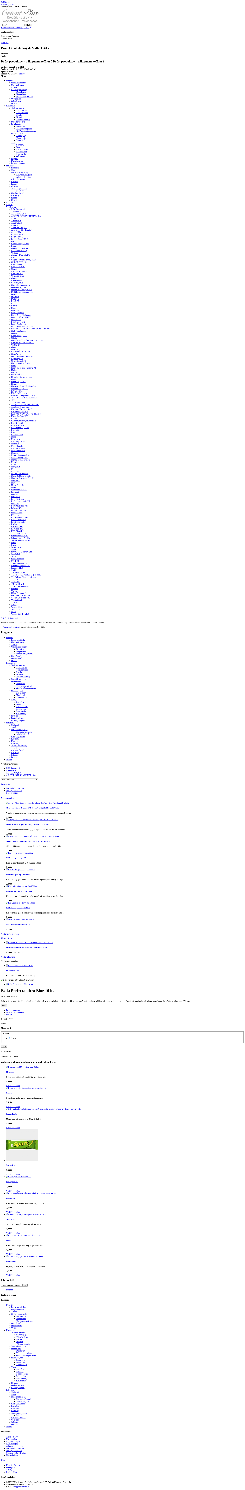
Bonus (13, 246)
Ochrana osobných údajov (16, 1453)
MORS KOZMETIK (19, 474)
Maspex (14, 453)
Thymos (14, 579)
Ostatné (14, 103)
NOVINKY (11, 202)
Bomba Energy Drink (20, 244)
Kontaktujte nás (7, 4)
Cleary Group (16, 264)
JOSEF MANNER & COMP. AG (25, 405)
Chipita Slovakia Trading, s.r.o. (23, 260)
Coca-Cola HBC (18, 267)
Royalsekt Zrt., (17, 529)
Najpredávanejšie (13, 1441)
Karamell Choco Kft (19, 411)
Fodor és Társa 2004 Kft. (21, 317)
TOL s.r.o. (15, 582)
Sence (13, 545)
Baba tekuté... (11, 1198)
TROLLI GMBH (18, 584)
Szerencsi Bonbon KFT (20, 565)
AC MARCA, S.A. (19, 214)
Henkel (14, 384)
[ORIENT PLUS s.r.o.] (20, 22)
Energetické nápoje (24, 175)
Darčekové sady (17, 161)
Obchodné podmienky (15, 788)
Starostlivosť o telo (18, 122)
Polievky (19, 191)
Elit (12, 303)
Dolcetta (14, 294)
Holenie (19, 117)
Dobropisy (10, 1467)
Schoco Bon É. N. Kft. (20, 538)
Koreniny (15, 182)
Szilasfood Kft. (17, 568)
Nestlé (13, 483)
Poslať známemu (13, 1010)
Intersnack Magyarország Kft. (23, 395)
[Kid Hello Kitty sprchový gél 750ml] (21, 886)
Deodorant (20, 126)
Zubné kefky (21, 140)
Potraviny (10, 165)
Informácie (5, 784)
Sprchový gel (21, 110)
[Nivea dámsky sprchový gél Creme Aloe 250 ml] (26, 1214)
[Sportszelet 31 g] (22, 1160)
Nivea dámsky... (11, 1219)
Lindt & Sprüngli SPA (20, 428)
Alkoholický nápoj (23, 177)
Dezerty (14, 200)
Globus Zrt (15, 345)
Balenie (6, 1033)
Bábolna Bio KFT (18, 234)
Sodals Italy (16, 554)
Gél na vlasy (21, 156)
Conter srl (15, 278)
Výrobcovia (11, 207)
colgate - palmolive (19, 271)
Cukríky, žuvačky (18, 193)
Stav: (3, 997)
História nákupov (13, 1465)
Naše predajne (12, 793)
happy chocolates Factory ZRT (23, 368)
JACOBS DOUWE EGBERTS (24, 398)
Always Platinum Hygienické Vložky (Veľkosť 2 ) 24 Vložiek (27, 824)
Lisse (13, 432)
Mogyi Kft (15, 467)
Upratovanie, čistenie (24, 96)
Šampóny (20, 145)
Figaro (13, 308)
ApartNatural (16, 223)
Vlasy (13, 142)
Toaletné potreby (18, 108)
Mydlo (19, 115)
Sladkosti (15, 168)
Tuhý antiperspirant (24, 129)
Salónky (14, 198)
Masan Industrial (18, 451)
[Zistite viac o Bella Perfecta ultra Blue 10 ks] (19, 965)
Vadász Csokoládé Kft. (20, 598)
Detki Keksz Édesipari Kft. (22, 292)
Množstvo (5, 1028)
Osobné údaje (11, 1472)
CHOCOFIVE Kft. (19, 262)
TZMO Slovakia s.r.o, (20, 586)
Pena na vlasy (21, 154)
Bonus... (9, 1093)
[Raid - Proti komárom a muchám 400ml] (23, 1235)
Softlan (14, 556)
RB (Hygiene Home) (19, 517)
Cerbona (14, 253)
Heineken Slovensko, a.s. (21, 377)
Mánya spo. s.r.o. (18, 441)
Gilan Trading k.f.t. (19, 336)
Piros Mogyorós (17, 499)
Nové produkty (7, 798)
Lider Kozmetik (17, 425)
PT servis (15, 515)
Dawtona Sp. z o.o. (19, 287)
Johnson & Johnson (19, 402)
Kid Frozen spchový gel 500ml (17, 858)
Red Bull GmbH (18, 522)
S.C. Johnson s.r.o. (18, 533)
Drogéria (9, 80)
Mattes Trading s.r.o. (19, 457)
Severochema (16, 547)
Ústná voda (21, 138)
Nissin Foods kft (17, 485)
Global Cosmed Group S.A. (22, 342)
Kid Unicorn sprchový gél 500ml (18, 908)
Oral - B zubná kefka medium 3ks (18, 925)
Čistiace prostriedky (19, 90)
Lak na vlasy (21, 152)
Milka (13, 464)
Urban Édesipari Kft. (19, 593)
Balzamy (19, 147)
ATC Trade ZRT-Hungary (21, 230)
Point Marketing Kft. (19, 506)
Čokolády (15, 195)
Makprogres (16, 439)
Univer (14, 591)
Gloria (13, 347)
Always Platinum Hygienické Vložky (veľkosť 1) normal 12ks (28, 841)
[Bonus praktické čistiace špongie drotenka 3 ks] (26, 1088)
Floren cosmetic (17, 313)
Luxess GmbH (17, 434)
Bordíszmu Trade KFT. (20, 248)
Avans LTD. (16, 232)
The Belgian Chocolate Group (23, 577)
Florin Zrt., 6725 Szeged (21, 315)
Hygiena (14, 159)
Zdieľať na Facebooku (15, 1012)
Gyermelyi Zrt (17, 359)
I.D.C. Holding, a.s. (19, 393)
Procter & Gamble (18, 510)
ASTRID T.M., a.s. (19, 227)
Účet (3, 1460)
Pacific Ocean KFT (19, 490)
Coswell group (17, 283)
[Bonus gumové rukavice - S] (18, 1177)
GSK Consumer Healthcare (22, 356)
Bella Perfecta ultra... (13, 970)
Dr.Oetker (15, 296)
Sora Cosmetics (17, 559)
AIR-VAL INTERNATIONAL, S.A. (26, 216)
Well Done (15, 609)
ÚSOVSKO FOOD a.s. (21, 595)
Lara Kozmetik (17, 423)
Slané (13, 170)
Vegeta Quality (17, 600)
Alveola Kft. (16, 221)
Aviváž (14, 87)
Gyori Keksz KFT (18, 361)
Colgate (14, 269)
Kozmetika (10, 106)
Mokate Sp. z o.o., (18, 469)
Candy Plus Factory (19, 250)
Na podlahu (21, 94)
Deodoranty (16, 124)
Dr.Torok (15, 299)
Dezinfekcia (21, 92)
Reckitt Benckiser (18, 520)
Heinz (13, 379)
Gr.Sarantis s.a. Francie (20, 352)
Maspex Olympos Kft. (20, 455)
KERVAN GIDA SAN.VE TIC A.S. (26, 414)
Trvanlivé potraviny (19, 188)
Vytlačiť (9, 1015)
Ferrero (14, 306)
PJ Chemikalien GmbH (20, 501)
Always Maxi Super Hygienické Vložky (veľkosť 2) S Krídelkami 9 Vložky (32, 808)
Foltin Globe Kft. (18, 322)
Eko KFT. (15, 301)
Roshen (14, 524)
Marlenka (15, 444)
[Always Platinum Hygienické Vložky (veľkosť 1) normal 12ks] (32, 836)
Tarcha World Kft (18, 572)
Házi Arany (16, 372)
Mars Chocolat (17, 446)
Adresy (9, 1470)
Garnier (14, 333)
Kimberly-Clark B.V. (19, 416)
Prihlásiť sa (5, 2)
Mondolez (15, 471)
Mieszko (14, 462)
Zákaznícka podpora (14, 1446)
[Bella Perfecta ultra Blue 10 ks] (19, 984)
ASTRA (14, 225)
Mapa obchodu (12, 1455)
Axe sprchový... (11, 1261)
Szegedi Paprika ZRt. (19, 563)
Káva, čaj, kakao (18, 179)
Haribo (14, 370)
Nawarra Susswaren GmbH (22, 478)
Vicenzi (14, 602)
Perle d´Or (15, 497)
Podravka (15, 503)
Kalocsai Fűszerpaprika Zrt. (22, 409)
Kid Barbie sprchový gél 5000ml (18, 875)
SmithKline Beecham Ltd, (21, 552)
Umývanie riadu (17, 85)
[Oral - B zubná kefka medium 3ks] (20, 919)
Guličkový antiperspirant (26, 131)
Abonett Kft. (16, 211)
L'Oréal (14, 418)
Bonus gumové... (12, 1182)
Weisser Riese (16, 607)
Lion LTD (15, 430)
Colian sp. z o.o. (17, 276)
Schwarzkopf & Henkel (20, 540)
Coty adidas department (20, 285)
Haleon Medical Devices (21, 363)
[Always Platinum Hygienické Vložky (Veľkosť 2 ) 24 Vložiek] (32, 819)
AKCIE (9, 204)
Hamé (13, 365)
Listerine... (10, 1072)
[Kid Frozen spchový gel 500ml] (19, 853)
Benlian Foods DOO (19, 239)
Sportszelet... (10, 1165)
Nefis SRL (15, 480)
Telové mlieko (22, 113)
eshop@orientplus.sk (21, 1487)
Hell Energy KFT (18, 382)
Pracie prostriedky (18, 83)
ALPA (14, 218)
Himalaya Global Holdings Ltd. (24, 386)
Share (4, 1006)
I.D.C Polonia (16, 391)
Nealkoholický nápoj (19, 172)
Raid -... (9, 1240)
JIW (13, 400)
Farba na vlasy (22, 149)
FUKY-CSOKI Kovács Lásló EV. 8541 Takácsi (30, 329)
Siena (13, 549)
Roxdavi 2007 (17, 526)
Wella (13, 611)
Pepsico (14, 494)
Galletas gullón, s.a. (19, 331)
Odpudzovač (16, 101)
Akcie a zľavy (12, 1437)
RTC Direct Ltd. (17, 531)
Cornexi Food (16, 280)
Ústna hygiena (17, 133)
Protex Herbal (16, 513)
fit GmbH (15, 310)
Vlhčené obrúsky (23, 119)
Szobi (13, 570)
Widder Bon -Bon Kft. (20, 614)
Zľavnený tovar (7, 938)
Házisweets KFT (18, 375)
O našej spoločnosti (14, 790)
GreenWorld (16, 354)
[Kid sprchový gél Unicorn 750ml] (20, 903)
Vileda (13, 605)
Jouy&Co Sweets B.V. (20, 407)
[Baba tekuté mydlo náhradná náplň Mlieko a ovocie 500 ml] (31, 1193)
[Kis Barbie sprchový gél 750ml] (20, 869)
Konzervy (15, 184)
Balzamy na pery (18, 163)
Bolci (13, 241)
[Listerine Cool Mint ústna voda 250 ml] (22, 1067)
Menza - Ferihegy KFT (20, 460)
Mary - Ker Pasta (18, 448)
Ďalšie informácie (12, 618)
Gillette (14, 338)
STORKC (15, 561)
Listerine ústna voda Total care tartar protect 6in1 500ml (26, 947)
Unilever (14, 588)
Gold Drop (15, 349)
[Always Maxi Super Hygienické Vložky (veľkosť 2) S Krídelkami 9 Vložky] (38, 803)
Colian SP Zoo (17, 273)
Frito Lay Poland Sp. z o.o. (22, 326)
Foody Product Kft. (19, 324)
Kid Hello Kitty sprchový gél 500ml (19, 891)
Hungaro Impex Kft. (19, 388)
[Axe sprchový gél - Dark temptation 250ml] (24, 1256)
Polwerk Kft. (16, 508)
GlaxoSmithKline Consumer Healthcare (27, 340)
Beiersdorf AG (17, 237)
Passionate (15, 492)
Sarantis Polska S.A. (19, 536)
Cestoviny (15, 186)
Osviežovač (16, 99)
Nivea (13, 487)
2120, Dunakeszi (18, 209)
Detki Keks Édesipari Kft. (21, 290)
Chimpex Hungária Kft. (20, 255)
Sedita (13, 543)
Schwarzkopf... (11, 1114)
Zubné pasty (21, 136)
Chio (13, 257)
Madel (13, 437)
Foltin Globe (16, 319)
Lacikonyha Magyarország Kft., (24, 421)
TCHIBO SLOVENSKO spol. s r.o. (26, 575)
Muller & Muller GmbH (21, 476)
